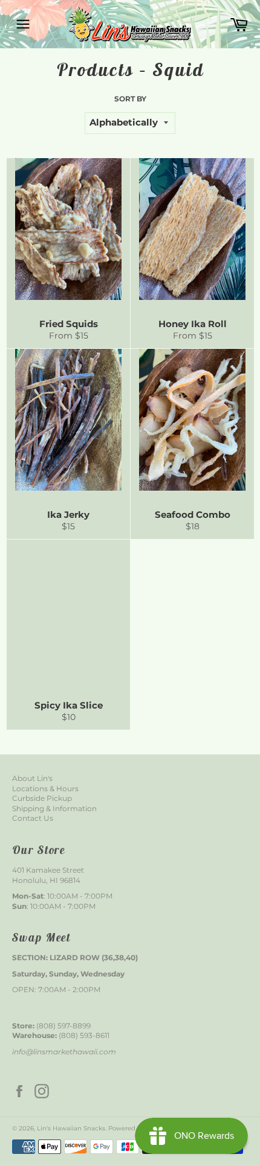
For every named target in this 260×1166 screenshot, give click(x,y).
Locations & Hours (45, 788)
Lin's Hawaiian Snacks (71, 1128)
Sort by (130, 98)
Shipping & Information (54, 808)
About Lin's (32, 778)
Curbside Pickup (42, 798)
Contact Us (32, 818)
